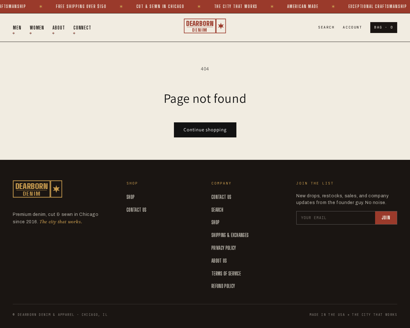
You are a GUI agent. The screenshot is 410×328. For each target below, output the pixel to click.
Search (326, 27)
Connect (82, 27)
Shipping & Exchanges (230, 235)
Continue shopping (205, 130)
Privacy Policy (223, 248)
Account (352, 27)
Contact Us (136, 210)
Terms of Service (226, 273)
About (59, 27)
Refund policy (223, 286)
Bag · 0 (383, 27)
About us (219, 261)
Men (17, 27)
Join (385, 217)
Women (37, 27)
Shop (131, 197)
